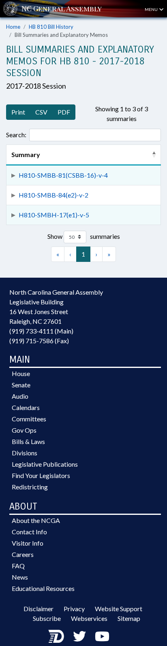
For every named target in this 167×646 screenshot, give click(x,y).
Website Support (118, 608)
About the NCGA (36, 520)
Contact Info (29, 532)
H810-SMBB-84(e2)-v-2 (53, 195)
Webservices (89, 618)
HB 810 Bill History (51, 26)
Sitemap (129, 618)
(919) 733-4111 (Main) (41, 331)
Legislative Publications (45, 464)
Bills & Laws (28, 441)
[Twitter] (79, 636)
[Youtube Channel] (102, 636)
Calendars (26, 407)
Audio (20, 396)
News (20, 577)
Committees (29, 419)
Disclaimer (39, 608)
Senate (21, 385)
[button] (154, 154)
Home (13, 26)
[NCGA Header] (61, 8)
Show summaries (83, 236)
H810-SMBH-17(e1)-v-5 (54, 215)
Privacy (74, 608)
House (21, 373)
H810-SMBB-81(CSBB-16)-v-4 (63, 175)
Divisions (24, 453)
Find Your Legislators (41, 475)
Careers (23, 554)
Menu (151, 9)
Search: (16, 134)
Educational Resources (43, 588)
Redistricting (30, 487)
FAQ (18, 566)
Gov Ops (24, 430)
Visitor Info (27, 543)
